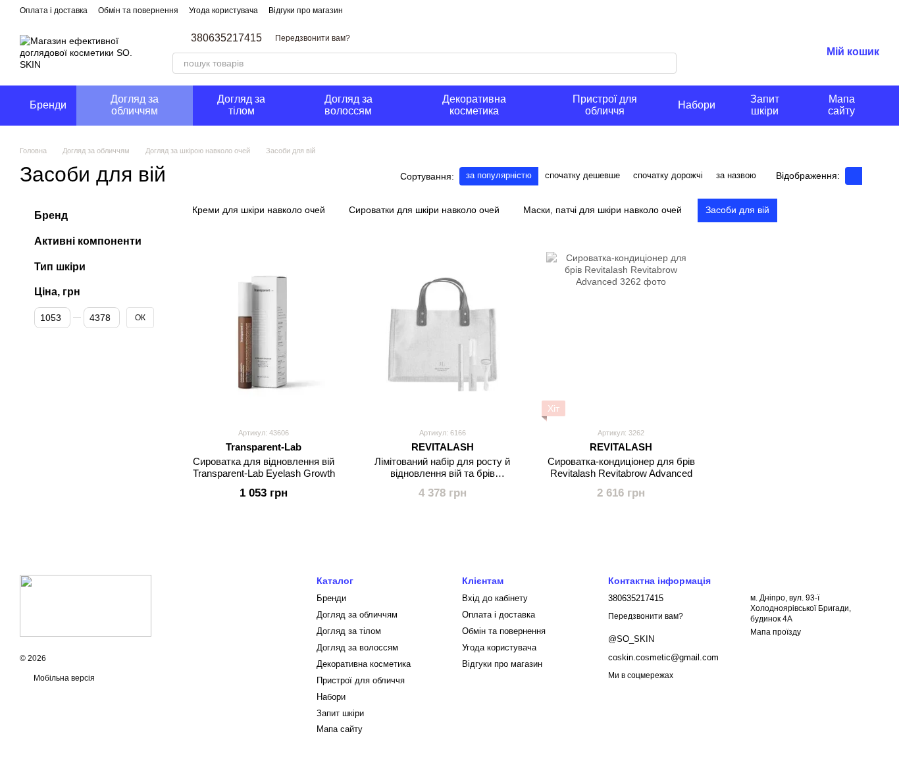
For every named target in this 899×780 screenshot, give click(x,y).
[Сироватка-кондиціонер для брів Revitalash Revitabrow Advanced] (621, 334)
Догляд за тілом (241, 104)
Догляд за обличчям (135, 104)
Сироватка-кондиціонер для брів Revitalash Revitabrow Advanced (621, 467)
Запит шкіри (764, 104)
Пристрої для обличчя (605, 104)
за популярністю (499, 175)
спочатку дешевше (582, 175)
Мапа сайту (841, 104)
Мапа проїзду (775, 632)
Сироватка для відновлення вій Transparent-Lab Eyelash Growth (264, 467)
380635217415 (226, 38)
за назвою (736, 175)
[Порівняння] (742, 52)
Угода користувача (223, 10)
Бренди (48, 104)
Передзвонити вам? (312, 38)
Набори (696, 104)
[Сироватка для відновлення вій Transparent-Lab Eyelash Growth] (264, 334)
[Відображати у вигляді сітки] (853, 176)
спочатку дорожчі (668, 175)
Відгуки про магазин (306, 10)
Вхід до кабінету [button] (495, 598)
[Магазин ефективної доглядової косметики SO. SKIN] (85, 605)
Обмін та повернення (138, 10)
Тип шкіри (60, 266)
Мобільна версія (63, 678)
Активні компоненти (87, 240)
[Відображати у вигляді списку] (870, 176)
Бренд (51, 215)
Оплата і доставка (54, 10)
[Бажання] (776, 52)
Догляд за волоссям (348, 104)
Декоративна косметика (474, 104)
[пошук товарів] (666, 63)
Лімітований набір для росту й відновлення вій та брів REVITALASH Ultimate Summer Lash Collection (442, 479)
